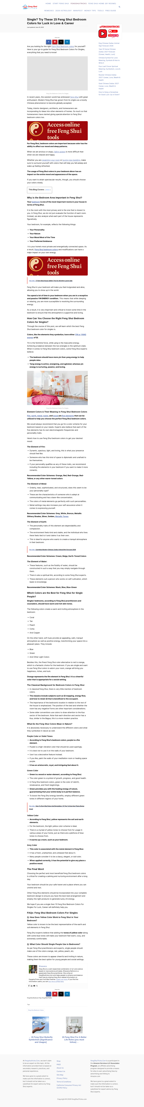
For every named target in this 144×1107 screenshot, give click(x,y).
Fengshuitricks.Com (32, 1061)
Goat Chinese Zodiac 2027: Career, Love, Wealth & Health (109, 86)
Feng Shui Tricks (47, 998)
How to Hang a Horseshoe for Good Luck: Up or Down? (109, 93)
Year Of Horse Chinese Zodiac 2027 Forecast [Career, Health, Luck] (107, 51)
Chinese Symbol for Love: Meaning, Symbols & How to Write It (109, 60)
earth (33, 416)
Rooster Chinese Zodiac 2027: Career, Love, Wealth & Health (109, 77)
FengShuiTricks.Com (98, 1061)
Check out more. (62, 979)
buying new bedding (71, 160)
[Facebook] (29, 986)
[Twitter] (37, 986)
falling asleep (59, 152)
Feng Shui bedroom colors (46, 249)
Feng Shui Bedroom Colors (36, 1010)
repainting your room (51, 160)
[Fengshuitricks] (31, 7)
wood (56, 416)
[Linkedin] (31, 986)
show (48, 190)
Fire (28, 416)
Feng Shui (74, 97)
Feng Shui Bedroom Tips (34, 998)
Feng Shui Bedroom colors (63, 46)
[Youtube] (34, 986)
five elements (67, 416)
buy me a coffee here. (56, 981)
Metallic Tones (61, 516)
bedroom (36, 202)
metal (39, 416)
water (45, 416)
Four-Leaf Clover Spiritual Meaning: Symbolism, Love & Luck (109, 69)
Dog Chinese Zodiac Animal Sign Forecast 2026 (109, 44)
